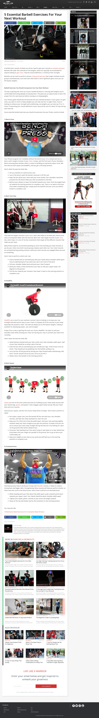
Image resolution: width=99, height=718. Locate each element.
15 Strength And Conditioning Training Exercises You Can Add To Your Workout (50, 590)
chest (30, 161)
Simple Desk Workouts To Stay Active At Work (18, 617)
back (31, 235)
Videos (18, 711)
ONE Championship (21, 709)
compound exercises (38, 76)
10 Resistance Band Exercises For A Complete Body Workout (24, 512)
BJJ (22, 7)
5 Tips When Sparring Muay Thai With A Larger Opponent (55, 661)
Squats (6, 403)
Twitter (86, 2)
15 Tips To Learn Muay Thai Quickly (80, 129)
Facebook (84, 2)
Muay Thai (14, 7)
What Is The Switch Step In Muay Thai (87, 224)
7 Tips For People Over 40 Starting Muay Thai (53, 643)
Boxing (29, 7)
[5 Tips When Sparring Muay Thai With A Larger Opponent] (83, 158)
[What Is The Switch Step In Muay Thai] (74, 227)
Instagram (89, 2)
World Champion (35, 711)
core (61, 238)
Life (70, 7)
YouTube (92, 2)
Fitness (45, 7)
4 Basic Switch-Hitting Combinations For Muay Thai (34, 661)
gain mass (20, 73)
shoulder (40, 486)
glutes (18, 405)
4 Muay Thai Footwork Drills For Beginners (13, 643)
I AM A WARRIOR (46, 686)
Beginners (28, 640)
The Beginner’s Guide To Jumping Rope (47, 617)
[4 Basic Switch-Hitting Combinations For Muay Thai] (83, 138)
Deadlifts (7, 320)
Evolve (77, 7)
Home (5, 7)
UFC (4, 711)
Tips (32, 709)
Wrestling (54, 7)
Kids (63, 7)
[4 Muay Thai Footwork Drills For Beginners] (74, 219)
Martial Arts (6, 709)
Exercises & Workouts (10, 61)
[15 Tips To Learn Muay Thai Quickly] (83, 120)
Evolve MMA (20, 61)
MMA (37, 7)
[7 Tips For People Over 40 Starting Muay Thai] (83, 101)
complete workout (58, 68)
